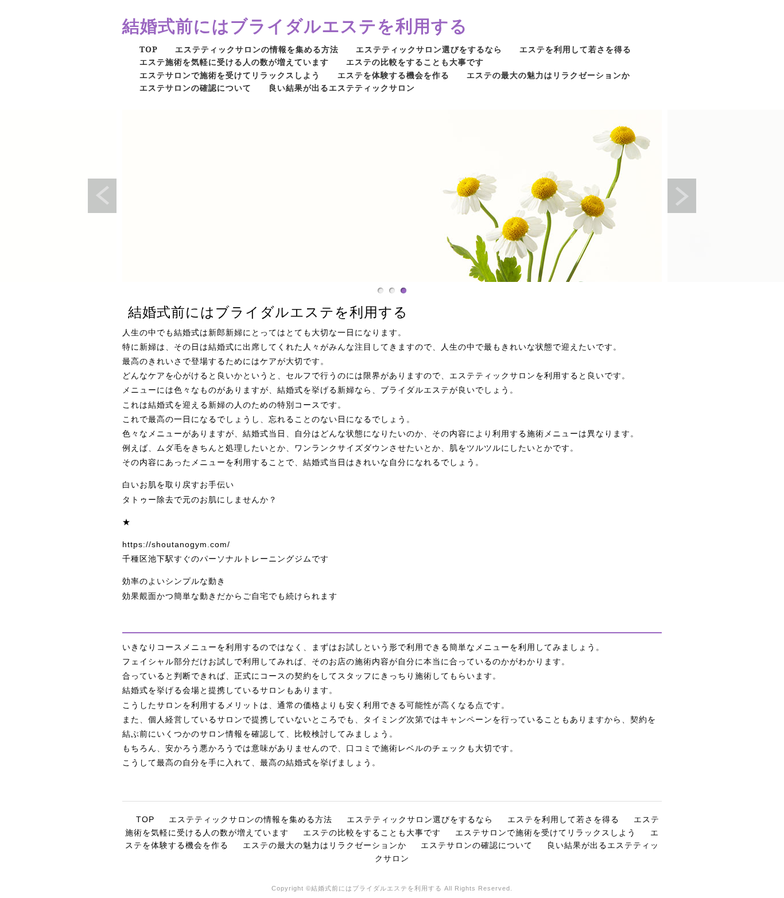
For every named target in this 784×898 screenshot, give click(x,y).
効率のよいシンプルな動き (174, 581)
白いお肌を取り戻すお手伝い (178, 484)
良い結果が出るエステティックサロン (342, 87)
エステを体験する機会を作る (393, 74)
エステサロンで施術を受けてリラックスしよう (229, 74)
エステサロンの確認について (195, 87)
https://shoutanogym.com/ (176, 544)
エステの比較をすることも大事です (415, 61)
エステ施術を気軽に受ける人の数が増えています (234, 61)
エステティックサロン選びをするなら (429, 49)
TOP (148, 49)
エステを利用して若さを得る (575, 49)
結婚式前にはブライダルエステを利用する (295, 25)
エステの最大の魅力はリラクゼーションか (548, 74)
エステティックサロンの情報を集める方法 (257, 49)
